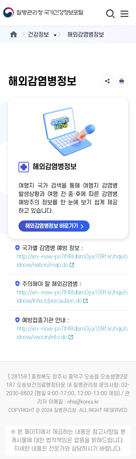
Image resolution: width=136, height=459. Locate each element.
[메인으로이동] (13, 35)
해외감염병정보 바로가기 (51, 226)
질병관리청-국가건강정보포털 (34, 13)
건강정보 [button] (38, 35)
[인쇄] (121, 82)
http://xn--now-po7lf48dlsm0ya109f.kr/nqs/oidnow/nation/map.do (72, 261)
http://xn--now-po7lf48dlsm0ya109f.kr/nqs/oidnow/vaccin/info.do (72, 333)
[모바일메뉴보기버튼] (124, 13)
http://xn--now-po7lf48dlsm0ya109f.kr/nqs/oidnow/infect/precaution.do (72, 296)
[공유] (107, 82)
